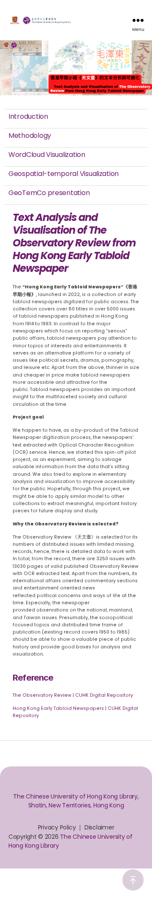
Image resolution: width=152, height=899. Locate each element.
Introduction (28, 116)
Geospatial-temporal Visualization (63, 174)
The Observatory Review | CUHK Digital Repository (73, 695)
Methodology (29, 135)
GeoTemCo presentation (49, 193)
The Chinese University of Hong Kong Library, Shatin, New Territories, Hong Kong (75, 801)
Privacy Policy (57, 827)
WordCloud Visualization (46, 154)
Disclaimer (99, 827)
